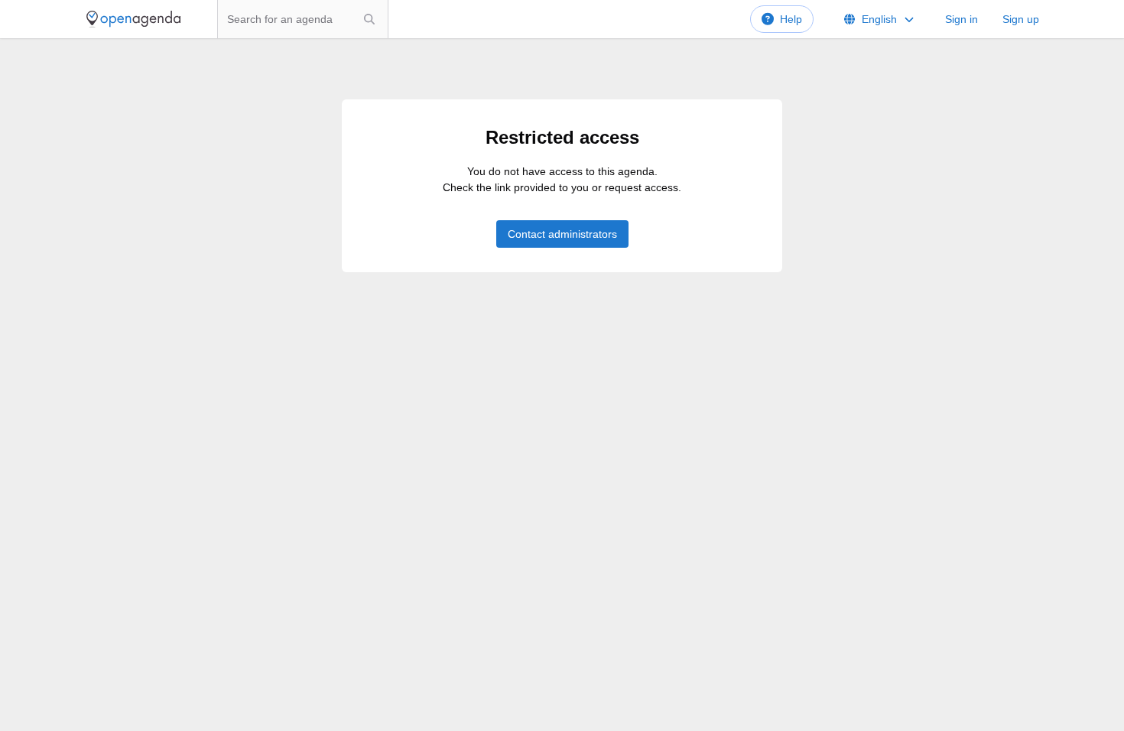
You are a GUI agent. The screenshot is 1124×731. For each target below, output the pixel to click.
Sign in (961, 19)
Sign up (1020, 19)
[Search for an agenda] (369, 19)
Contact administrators (562, 234)
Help (791, 19)
